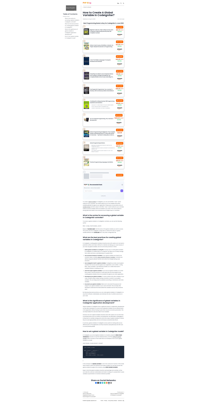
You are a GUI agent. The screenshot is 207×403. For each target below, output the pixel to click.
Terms (102, 400)
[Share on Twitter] (98, 383)
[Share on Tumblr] (109, 383)
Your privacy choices (112, 400)
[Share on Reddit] (107, 383)
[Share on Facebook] (96, 383)
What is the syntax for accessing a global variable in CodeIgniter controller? (72, 20)
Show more (66, 16)
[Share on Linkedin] (100, 383)
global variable (92, 201)
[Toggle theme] (122, 185)
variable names (86, 207)
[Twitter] (123, 400)
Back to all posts (87, 7)
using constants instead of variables (106, 257)
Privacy (105, 400)
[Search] (121, 3)
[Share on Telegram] (102, 383)
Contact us (120, 400)
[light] (123, 3)
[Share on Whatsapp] (104, 383)
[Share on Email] (111, 383)
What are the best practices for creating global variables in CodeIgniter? (72, 25)
